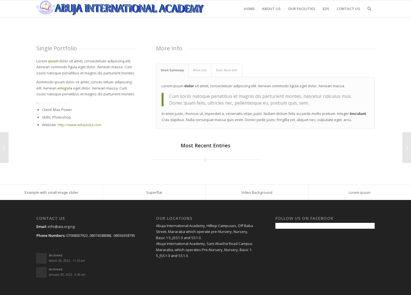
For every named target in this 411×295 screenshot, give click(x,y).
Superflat (154, 192)
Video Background (256, 192)
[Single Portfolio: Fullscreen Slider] (4, 147)
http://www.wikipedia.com (79, 124)
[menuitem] (249, 8)
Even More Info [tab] (226, 70)
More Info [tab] (200, 70)
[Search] (369, 8)
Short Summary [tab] (172, 70)
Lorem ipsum (359, 192)
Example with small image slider (51, 192)
